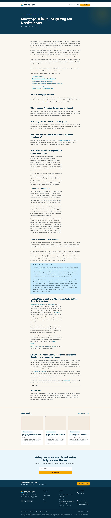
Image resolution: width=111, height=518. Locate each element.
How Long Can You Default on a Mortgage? (42, 81)
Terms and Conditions (40, 511)
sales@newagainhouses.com (66, 494)
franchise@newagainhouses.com (67, 501)
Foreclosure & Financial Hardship (33, 15)
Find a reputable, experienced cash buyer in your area (43, 346)
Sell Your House (46, 493)
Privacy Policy (32, 511)
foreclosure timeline (65, 140)
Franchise (28, 1)
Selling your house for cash (37, 304)
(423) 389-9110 (87, 1)
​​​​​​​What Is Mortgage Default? (38, 76)
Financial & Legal (28, 431)
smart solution (51, 304)
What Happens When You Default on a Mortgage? (44, 78)
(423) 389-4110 (63, 503)
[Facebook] (22, 501)
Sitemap (47, 511)
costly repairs (57, 312)
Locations (23, 1)
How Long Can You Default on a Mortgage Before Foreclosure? (47, 83)
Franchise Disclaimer (25, 511)
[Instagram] (25, 501)
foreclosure (46, 101)
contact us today (67, 380)
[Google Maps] (31, 501)
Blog (78, 4)
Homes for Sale (72, 4)
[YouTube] (28, 501)
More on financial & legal (84, 413)
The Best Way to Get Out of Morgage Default (43, 88)
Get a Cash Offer (85, 4)
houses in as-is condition (40, 371)
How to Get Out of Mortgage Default (41, 86)
